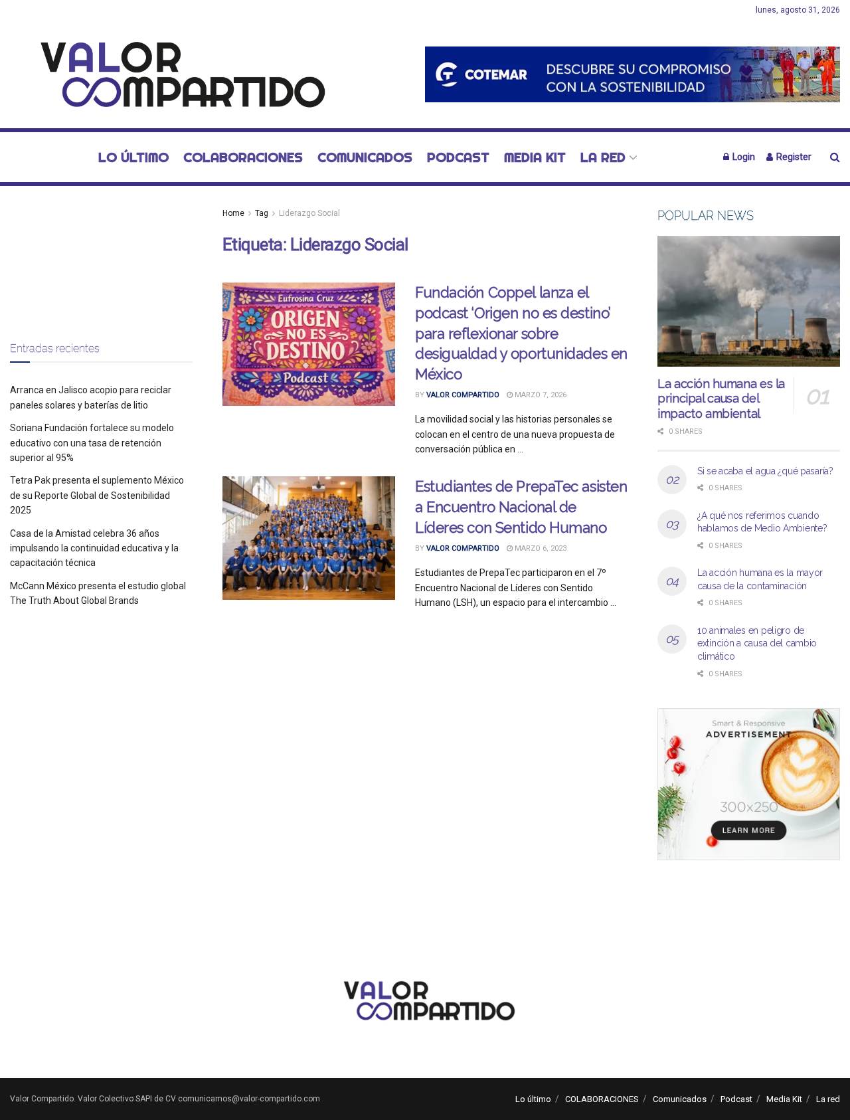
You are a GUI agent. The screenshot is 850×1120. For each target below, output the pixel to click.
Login (742, 156)
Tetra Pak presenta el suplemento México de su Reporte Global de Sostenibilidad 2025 (97, 495)
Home (233, 213)
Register (792, 156)
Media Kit (535, 157)
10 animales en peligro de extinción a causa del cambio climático (757, 643)
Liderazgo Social (309, 213)
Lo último (133, 157)
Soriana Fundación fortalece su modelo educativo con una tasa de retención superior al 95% (92, 442)
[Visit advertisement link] (632, 74)
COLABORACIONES (243, 157)
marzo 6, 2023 (539, 548)
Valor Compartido (462, 395)
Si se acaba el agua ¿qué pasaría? (765, 471)
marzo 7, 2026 (539, 395)
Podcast (458, 157)
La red (603, 157)
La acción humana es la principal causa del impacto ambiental (721, 398)
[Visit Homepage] (175, 74)
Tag (261, 213)
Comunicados (364, 157)
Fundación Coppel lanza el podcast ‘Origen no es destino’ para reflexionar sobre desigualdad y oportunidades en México (521, 333)
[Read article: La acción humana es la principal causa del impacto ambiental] (748, 301)
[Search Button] (835, 157)
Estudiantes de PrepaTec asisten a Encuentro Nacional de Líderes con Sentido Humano (521, 507)
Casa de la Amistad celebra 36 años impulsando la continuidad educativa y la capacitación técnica (94, 548)
